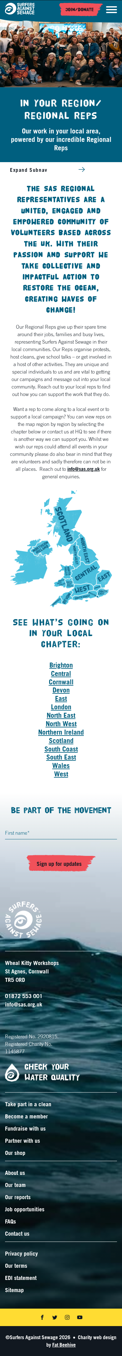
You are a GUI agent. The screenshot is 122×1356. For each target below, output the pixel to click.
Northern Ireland (61, 732)
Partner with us (22, 1140)
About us (15, 1172)
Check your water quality (52, 1072)
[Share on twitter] (54, 1317)
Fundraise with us (25, 1128)
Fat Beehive (64, 1345)
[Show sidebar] (82, 169)
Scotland (61, 740)
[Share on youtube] (80, 1317)
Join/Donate (79, 9)
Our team (15, 1184)
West (61, 774)
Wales (61, 765)
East (61, 698)
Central (61, 673)
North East (61, 715)
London (61, 706)
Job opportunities (24, 1209)
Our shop (15, 1152)
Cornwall (61, 682)
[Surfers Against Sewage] (20, 10)
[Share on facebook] (42, 1317)
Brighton (61, 665)
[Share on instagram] (67, 1317)
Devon (61, 690)
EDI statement (21, 1277)
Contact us (17, 1233)
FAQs (10, 1221)
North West (61, 723)
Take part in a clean (28, 1104)
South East (61, 757)
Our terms (16, 1265)
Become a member (26, 1116)
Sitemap (14, 1289)
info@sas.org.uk (83, 469)
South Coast (61, 749)
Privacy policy (21, 1253)
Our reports (18, 1197)
